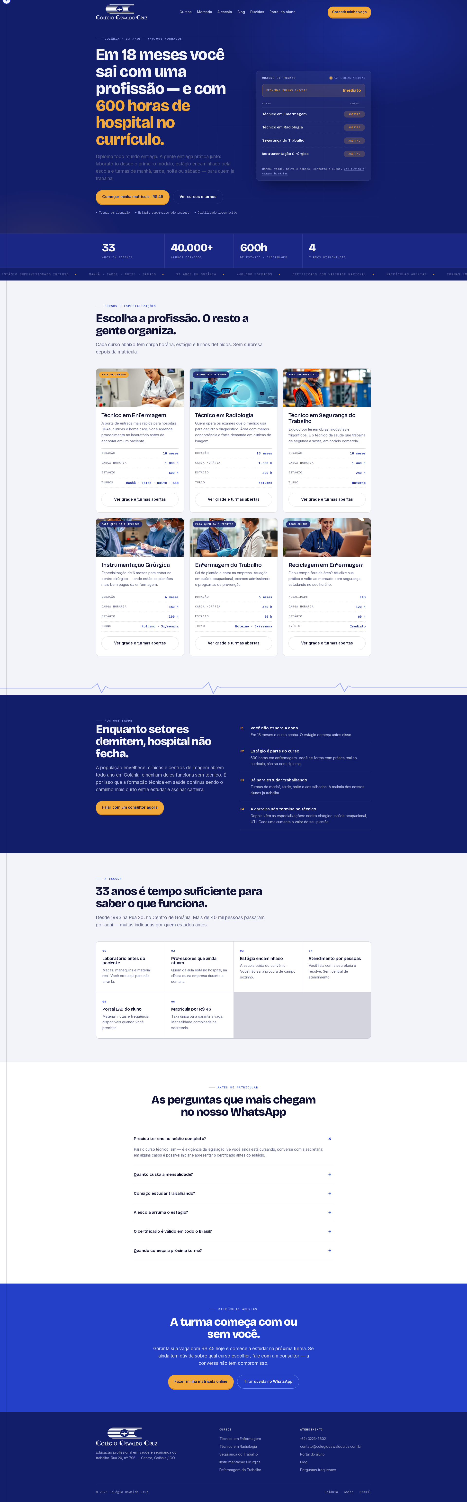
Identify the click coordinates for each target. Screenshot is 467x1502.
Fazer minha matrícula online (200, 1381)
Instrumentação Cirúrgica (239, 1462)
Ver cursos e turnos (198, 196)
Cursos (186, 12)
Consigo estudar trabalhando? (164, 1193)
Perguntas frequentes (318, 1470)
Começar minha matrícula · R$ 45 (132, 196)
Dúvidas (257, 12)
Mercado (204, 12)
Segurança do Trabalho (238, 1454)
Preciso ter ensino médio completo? (170, 1138)
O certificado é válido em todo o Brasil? (173, 1231)
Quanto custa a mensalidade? (163, 1174)
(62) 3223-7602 (313, 1439)
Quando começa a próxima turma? (168, 1250)
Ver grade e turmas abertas (140, 499)
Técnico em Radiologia (238, 1446)
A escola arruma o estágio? (161, 1212)
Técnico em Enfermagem (240, 1439)
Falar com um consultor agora (130, 807)
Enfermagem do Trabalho (240, 1470)
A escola (224, 12)
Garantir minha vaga (349, 12)
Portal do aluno (282, 12)
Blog (241, 12)
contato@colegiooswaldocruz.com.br (331, 1446)
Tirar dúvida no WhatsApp (268, 1381)
